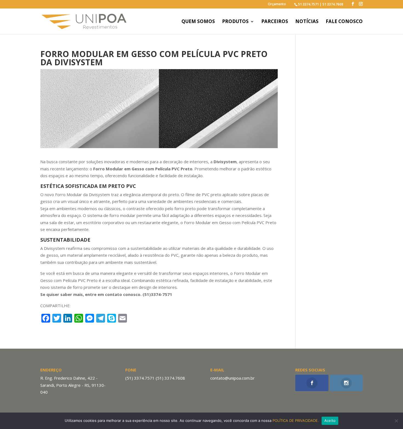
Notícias (307, 21)
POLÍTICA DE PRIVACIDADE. (296, 420)
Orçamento (277, 4)
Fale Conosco (344, 21)
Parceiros (274, 21)
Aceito (330, 420)
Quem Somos (198, 21)
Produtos (235, 21)
